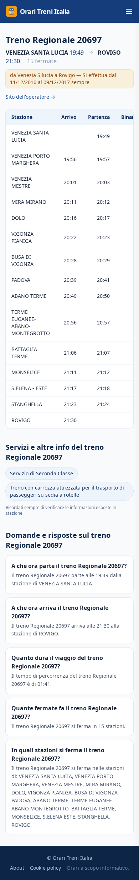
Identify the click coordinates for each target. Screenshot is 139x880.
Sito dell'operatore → (30, 96)
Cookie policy (45, 867)
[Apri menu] (129, 11)
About (17, 867)
